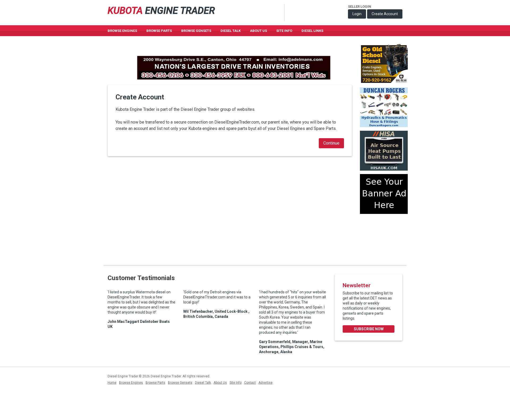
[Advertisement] (384, 237)
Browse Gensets (180, 382)
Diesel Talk (230, 31)
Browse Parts (159, 31)
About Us (258, 31)
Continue (331, 143)
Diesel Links (312, 31)
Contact (250, 382)
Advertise (265, 382)
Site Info (284, 31)
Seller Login (359, 7)
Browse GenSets (196, 31)
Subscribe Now (369, 329)
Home (112, 382)
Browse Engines (122, 31)
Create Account (385, 14)
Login (357, 14)
